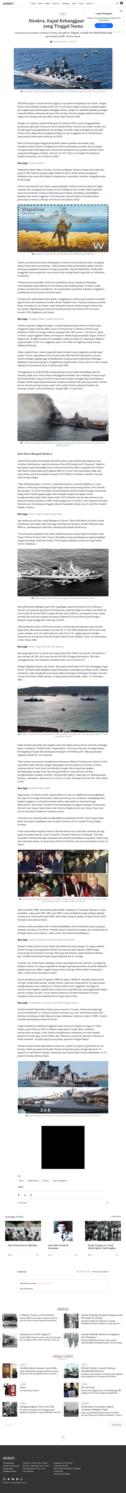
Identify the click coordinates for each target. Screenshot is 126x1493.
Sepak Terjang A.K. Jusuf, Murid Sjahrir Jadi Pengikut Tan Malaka (102, 1247)
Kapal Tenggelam (60, 1180)
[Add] (63, 68)
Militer (20, 1187)
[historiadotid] (4, 1479)
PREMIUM (63, 1309)
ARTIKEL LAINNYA (63, 1356)
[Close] (121, 11)
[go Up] (63, 1437)
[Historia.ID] (8, 3)
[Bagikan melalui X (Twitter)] (25, 1195)
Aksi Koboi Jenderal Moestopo (58, 1247)
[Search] (117, 3)
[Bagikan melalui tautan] (31, 1195)
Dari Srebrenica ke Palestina (22, 1245)
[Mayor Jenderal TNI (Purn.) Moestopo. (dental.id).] (63, 1231)
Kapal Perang (33, 1180)
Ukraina (46, 1180)
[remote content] (63, 1147)
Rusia (21, 1180)
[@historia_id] (8, 1479)
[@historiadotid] (13, 1479)
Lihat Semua (116, 1216)
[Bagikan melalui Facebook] (18, 1195)
